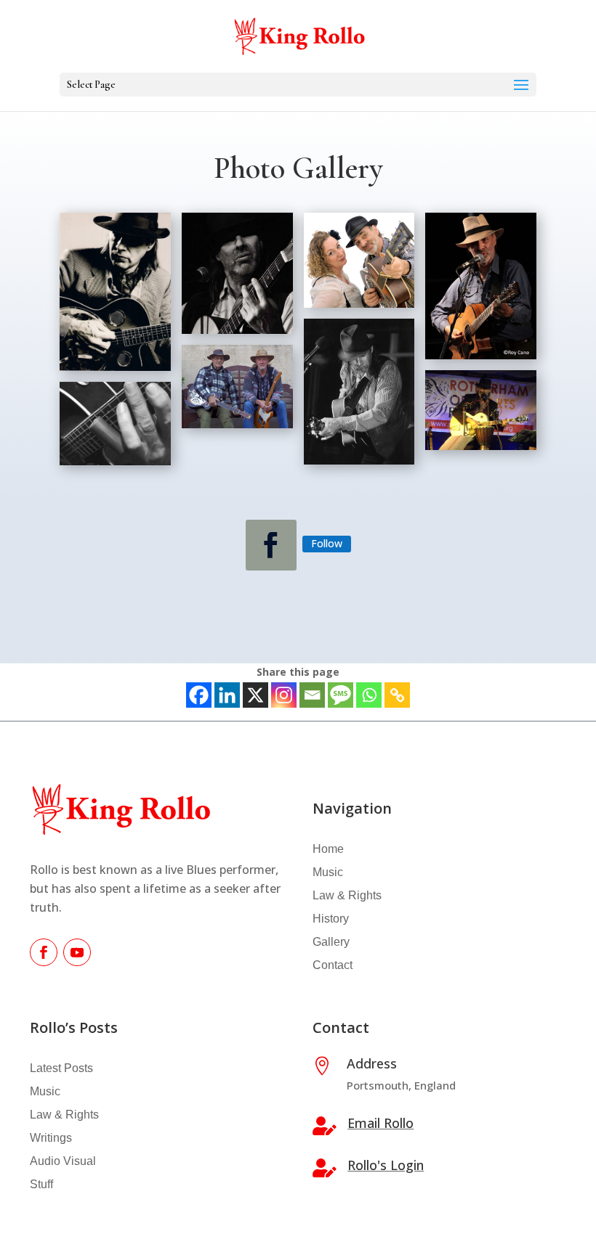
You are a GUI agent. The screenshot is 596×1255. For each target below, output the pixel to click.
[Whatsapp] (369, 695)
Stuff (41, 1184)
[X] (255, 695)
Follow (326, 543)
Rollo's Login (385, 1165)
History (331, 918)
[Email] (312, 695)
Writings (51, 1138)
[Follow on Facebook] (271, 545)
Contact (333, 965)
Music (328, 872)
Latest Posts (61, 1068)
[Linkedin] (227, 695)
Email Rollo (380, 1123)
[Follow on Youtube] (77, 952)
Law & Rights (347, 895)
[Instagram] (284, 695)
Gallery (331, 942)
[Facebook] (199, 695)
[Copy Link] (397, 695)
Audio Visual (63, 1161)
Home (328, 849)
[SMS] (340, 695)
